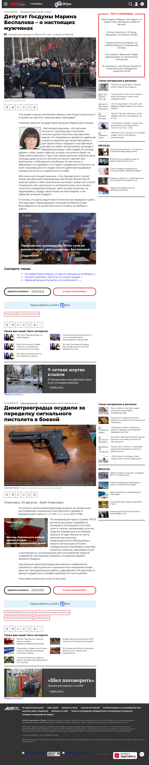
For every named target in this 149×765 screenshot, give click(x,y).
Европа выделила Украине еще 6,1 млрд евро (125, 493)
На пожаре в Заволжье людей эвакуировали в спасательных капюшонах (121, 57)
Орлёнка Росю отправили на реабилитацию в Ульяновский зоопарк (121, 45)
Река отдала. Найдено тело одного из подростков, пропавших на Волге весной (122, 22)
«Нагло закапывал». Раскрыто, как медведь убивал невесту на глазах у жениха (127, 106)
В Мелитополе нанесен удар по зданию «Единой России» (124, 160)
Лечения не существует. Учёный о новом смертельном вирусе (126, 85)
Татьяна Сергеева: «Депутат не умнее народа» (53, 277)
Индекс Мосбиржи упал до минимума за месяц (122, 189)
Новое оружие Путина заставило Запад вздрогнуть (125, 512)
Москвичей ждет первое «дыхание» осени (126, 503)
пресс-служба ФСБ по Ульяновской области (41, 488)
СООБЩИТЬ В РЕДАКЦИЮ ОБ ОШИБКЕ (38, 715)
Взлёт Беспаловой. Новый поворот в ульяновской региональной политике (28, 346)
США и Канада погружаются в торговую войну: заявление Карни (125, 170)
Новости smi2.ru (13, 394)
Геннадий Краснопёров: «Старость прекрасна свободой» (59, 274)
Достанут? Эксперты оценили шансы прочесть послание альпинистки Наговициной (128, 439)
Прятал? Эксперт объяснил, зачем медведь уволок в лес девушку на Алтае (126, 115)
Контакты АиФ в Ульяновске (35, 711)
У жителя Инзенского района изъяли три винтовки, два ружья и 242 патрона (32, 660)
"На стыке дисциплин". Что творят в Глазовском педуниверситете (126, 150)
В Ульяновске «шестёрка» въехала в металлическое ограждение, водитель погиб (121, 68)
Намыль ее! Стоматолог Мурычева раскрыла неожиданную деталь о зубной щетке (126, 449)
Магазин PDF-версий (90, 708)
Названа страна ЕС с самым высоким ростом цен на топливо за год (126, 179)
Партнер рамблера (103, 754)
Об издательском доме (33, 708)
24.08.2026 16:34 (11, 403)
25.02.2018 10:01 (10, 12)
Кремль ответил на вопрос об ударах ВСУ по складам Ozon (127, 474)
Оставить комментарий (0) (75, 292)
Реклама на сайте (60, 711)
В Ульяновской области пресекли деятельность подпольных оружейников (78, 650)
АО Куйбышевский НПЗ (15, 100)
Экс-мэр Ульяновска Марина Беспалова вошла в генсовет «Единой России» (76, 346)
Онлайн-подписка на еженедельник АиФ (122, 708)
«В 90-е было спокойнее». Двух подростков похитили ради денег (126, 457)
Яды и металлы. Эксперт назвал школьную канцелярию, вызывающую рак (125, 410)
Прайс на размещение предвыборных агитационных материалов (102, 711)
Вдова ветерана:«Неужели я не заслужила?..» (52, 280)
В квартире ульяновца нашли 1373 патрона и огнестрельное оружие (78, 640)
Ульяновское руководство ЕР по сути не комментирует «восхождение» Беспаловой (55, 247)
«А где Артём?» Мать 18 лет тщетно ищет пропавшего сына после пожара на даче (126, 96)
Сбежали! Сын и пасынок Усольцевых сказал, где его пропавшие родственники (128, 135)
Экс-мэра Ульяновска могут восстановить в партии (29, 355)
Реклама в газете (70, 708)
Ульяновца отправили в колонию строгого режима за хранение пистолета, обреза (32, 650)
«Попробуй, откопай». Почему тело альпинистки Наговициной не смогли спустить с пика (127, 125)
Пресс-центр (52, 708)
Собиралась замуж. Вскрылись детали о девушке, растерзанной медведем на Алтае (126, 429)
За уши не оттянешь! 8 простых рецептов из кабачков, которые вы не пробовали (128, 420)
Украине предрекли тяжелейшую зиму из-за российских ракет (125, 484)
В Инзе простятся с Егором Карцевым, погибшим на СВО (122, 33)
